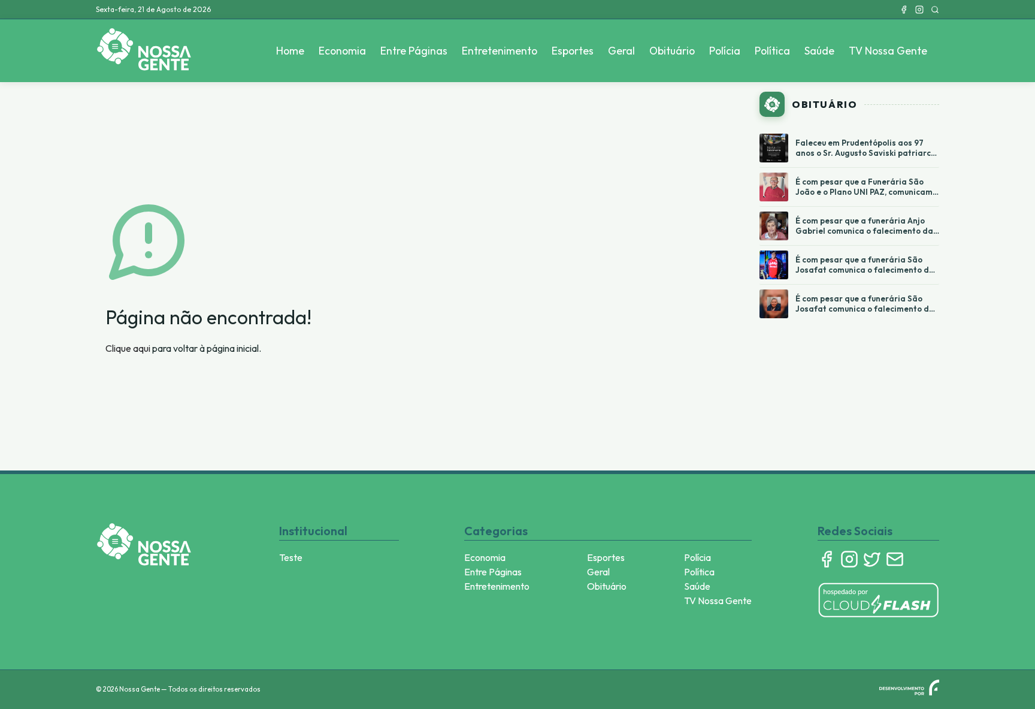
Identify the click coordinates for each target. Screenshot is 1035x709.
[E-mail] (895, 559)
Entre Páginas (413, 51)
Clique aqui (127, 348)
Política (772, 51)
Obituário (672, 51)
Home (290, 51)
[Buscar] (935, 9)
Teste (290, 557)
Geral (621, 51)
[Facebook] (904, 9)
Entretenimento (499, 51)
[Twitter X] (872, 559)
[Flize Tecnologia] (909, 687)
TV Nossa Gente (888, 51)
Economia (342, 51)
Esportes (573, 51)
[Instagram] (919, 9)
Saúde (819, 51)
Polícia (724, 51)
